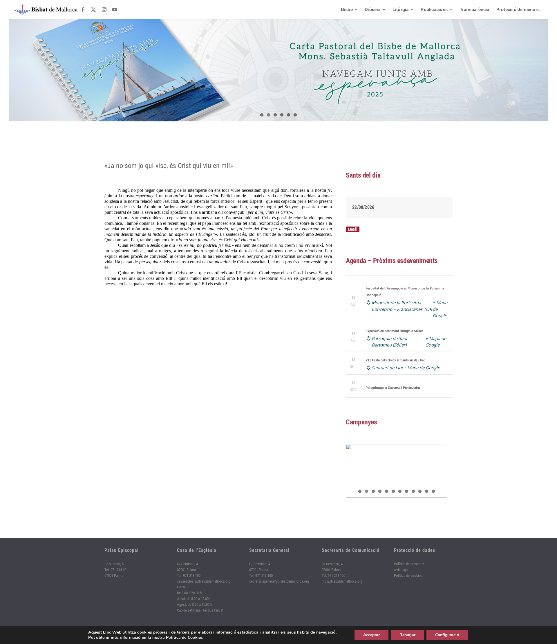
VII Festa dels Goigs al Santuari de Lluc (395, 360)
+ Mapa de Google (422, 368)
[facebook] (83, 9)
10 (420, 491)
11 (426, 491)
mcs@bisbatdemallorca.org (342, 581)
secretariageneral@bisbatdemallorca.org (279, 581)
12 (433, 491)
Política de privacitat (409, 564)
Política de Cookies (184, 637)
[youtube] (114, 9)
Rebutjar (407, 635)
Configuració (447, 635)
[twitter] (93, 9)
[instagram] (104, 9)
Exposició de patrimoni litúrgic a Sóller (394, 330)
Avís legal (401, 570)
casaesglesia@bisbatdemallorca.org (203, 581)
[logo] (46, 6)
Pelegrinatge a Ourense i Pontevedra (393, 387)
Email (352, 229)
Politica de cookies (408, 575)
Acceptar (371, 635)
